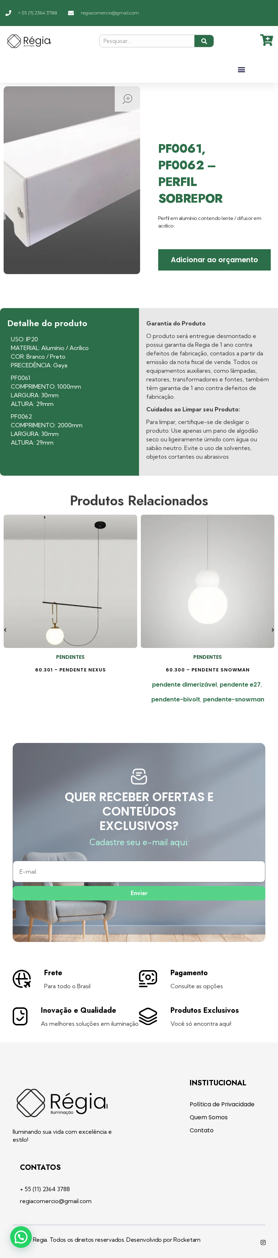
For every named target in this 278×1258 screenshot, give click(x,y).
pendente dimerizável (184, 684)
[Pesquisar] (204, 41)
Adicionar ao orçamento (214, 260)
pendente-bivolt (175, 699)
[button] (242, 69)
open (127, 99)
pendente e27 (240, 684)
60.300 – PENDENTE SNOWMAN (208, 669)
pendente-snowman (233, 699)
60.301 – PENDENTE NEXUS (70, 669)
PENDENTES (70, 657)
